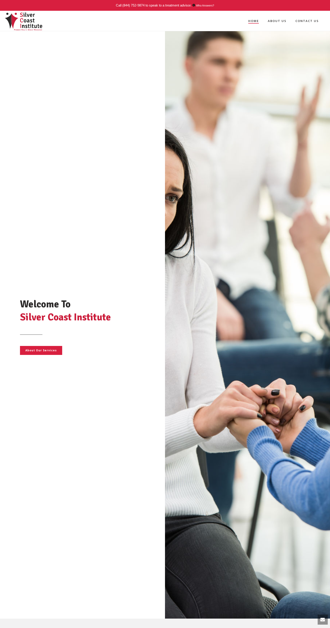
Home (253, 21)
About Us (277, 21)
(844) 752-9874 (133, 5)
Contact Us (307, 21)
